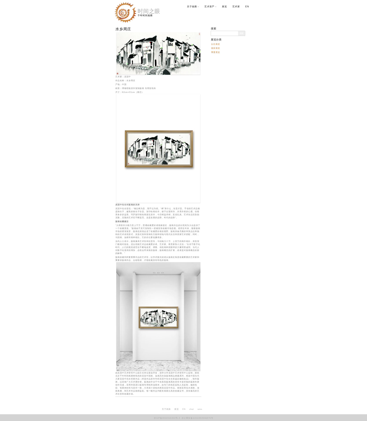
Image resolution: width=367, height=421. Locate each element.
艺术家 (236, 6)
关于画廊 (192, 6)
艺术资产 (209, 6)
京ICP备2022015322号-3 (167, 418)
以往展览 (215, 44)
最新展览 (215, 48)
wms (200, 409)
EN (247, 6)
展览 (224, 6)
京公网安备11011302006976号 (197, 418)
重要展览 (215, 52)
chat (191, 409)
